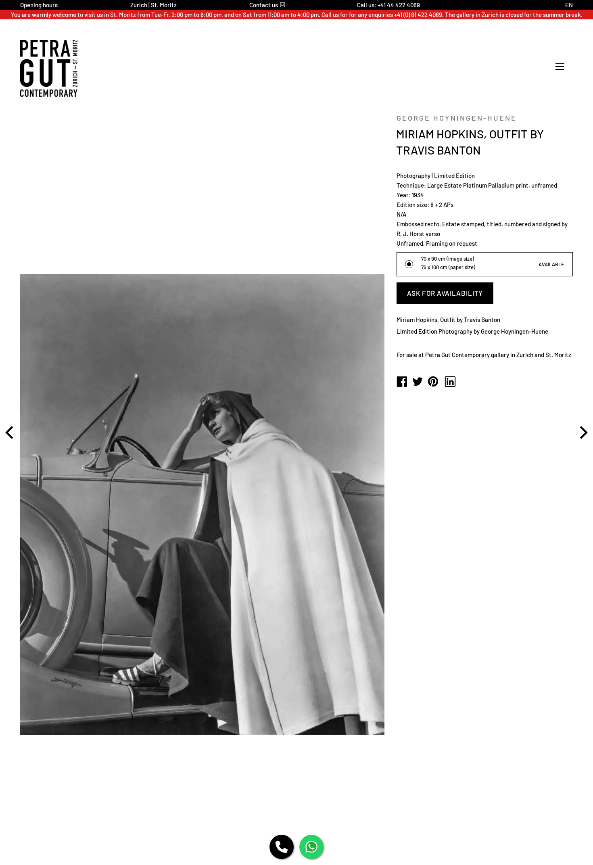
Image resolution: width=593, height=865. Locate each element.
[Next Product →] (582, 432)
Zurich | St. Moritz (153, 4)
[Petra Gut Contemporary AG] (402, 382)
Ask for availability (445, 293)
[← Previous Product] (10, 432)
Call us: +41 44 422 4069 (388, 4)
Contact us (263, 4)
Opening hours (39, 4)
